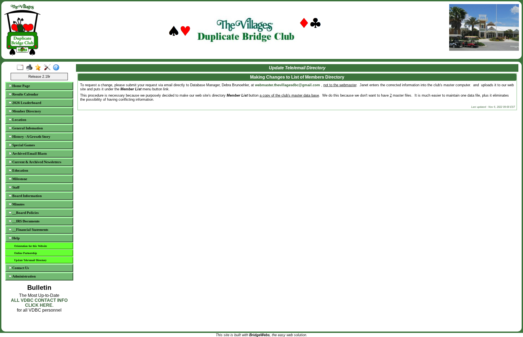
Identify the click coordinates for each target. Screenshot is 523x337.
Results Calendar (24, 94)
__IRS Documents (25, 221)
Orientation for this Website (30, 245)
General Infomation (27, 128)
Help (15, 238)
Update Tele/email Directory (30, 260)
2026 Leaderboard (26, 103)
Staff (15, 187)
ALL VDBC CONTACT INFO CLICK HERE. (39, 303)
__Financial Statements (29, 230)
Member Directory (26, 111)
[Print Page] (30, 67)
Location (18, 120)
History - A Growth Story (30, 137)
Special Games (23, 145)
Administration (23, 276)
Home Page (20, 86)
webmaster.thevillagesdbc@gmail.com (287, 85)
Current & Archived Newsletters (36, 162)
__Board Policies (25, 213)
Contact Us (20, 268)
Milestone (19, 179)
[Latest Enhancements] (39, 67)
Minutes (18, 204)
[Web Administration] (48, 67)
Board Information (26, 196)
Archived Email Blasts (29, 153)
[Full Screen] (21, 67)
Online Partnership (25, 253)
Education (19, 170)
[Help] (57, 67)
